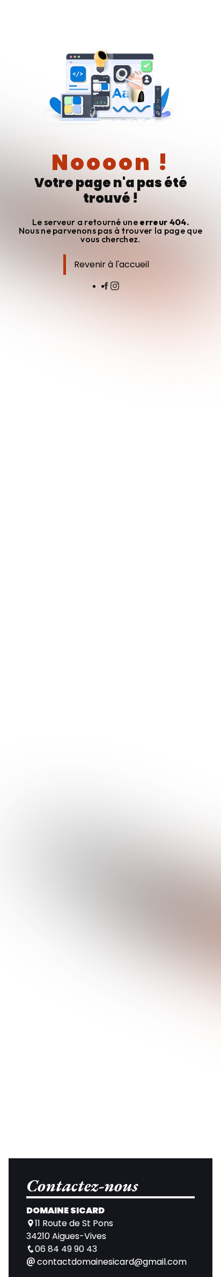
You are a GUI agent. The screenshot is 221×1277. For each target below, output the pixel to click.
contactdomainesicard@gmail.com (111, 1262)
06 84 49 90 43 (66, 1249)
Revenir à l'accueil (111, 264)
